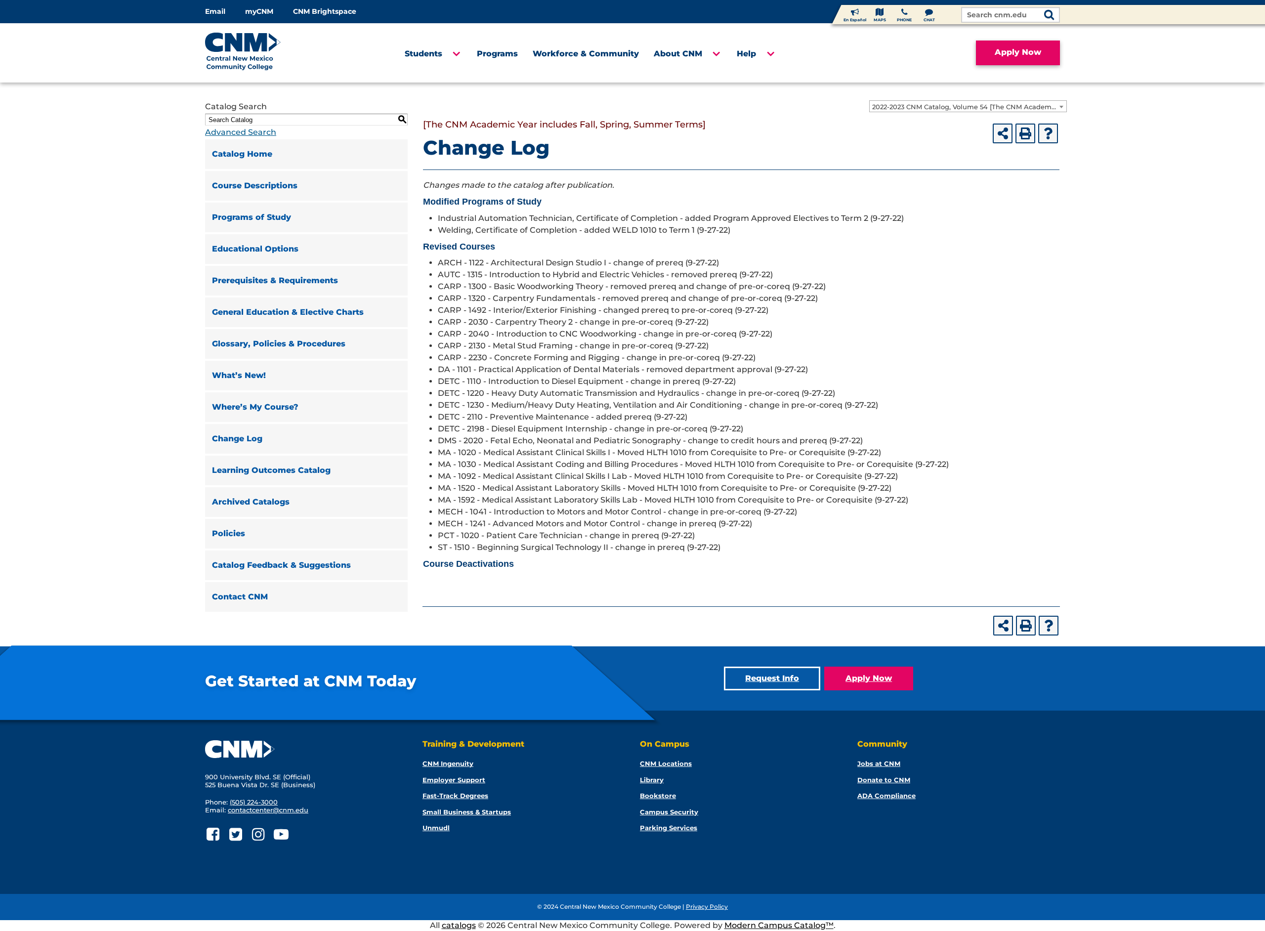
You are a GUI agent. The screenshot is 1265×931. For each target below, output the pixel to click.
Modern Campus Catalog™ (779, 925)
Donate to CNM (883, 780)
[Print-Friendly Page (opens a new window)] (1025, 133)
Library (652, 780)
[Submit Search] (1049, 15)
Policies (228, 533)
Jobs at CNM (878, 763)
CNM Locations (666, 763)
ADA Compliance (886, 796)
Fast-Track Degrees (455, 796)
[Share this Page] (1002, 133)
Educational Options (255, 249)
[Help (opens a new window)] (1048, 133)
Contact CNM (240, 596)
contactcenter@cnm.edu (268, 810)
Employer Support (453, 780)
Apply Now (1018, 52)
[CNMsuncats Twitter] (235, 834)
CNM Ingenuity (447, 763)
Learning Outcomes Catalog (271, 470)
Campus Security (669, 812)
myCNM (259, 11)
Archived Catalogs (251, 502)
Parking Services (668, 828)
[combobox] (968, 106)
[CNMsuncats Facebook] (212, 834)
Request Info (772, 678)
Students (423, 53)
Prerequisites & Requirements (275, 280)
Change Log (237, 438)
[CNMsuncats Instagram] (258, 834)
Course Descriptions (254, 185)
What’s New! (239, 375)
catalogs (459, 925)
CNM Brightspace (324, 11)
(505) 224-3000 (254, 802)
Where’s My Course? (255, 407)
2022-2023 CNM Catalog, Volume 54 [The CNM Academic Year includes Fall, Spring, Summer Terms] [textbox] (969, 107)
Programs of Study (251, 217)
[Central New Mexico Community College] (261, 53)
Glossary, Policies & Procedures (278, 343)
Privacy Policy (707, 906)
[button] (455, 54)
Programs (497, 53)
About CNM (678, 53)
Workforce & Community (586, 53)
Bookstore (658, 796)
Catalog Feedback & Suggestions (281, 565)
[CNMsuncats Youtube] (281, 834)
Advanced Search (240, 132)
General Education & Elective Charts (288, 312)
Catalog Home (242, 154)
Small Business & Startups (466, 812)
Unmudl (436, 828)
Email (215, 11)
